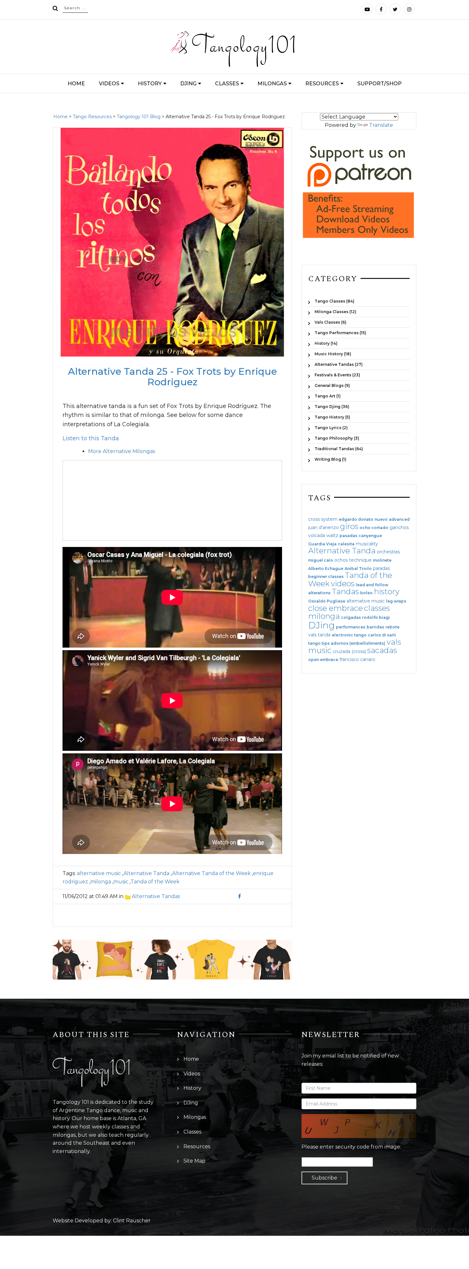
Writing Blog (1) (330, 459)
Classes (227, 84)
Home (76, 84)
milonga (100, 882)
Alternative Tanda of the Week (211, 873)
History (150, 84)
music (120, 882)
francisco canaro (357, 659)
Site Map (194, 1161)
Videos (109, 84)
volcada (316, 535)
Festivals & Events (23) (337, 375)
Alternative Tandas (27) (339, 364)
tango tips (319, 643)
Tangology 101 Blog (138, 116)
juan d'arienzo (323, 527)
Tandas (345, 591)
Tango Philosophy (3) (337, 438)
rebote (392, 627)
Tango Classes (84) (334, 301)
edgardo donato (356, 519)
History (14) (326, 343)
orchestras (388, 551)
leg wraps (396, 601)
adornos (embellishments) (358, 643)
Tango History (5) (332, 417)
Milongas (272, 84)
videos (342, 583)
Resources (322, 84)
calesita (346, 544)
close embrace (335, 608)
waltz (332, 535)
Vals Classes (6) (330, 322)
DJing (188, 84)
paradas (381, 568)
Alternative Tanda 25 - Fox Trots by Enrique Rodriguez (172, 376)
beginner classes (326, 577)
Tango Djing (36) (332, 406)
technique (360, 560)
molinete (382, 560)
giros (349, 526)
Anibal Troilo (358, 569)
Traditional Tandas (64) (339, 448)
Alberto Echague (325, 569)
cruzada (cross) (349, 651)
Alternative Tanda (146, 873)
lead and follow (372, 585)
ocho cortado (374, 528)
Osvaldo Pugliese (326, 601)
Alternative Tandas (156, 896)
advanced (399, 519)
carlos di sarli (382, 635)
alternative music (99, 873)
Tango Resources (92, 116)
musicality (367, 543)
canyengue (370, 536)
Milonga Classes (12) (335, 311)
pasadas (348, 536)
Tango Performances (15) (340, 332)
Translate (381, 125)
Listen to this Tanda (91, 438)
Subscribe (324, 1178)
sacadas (382, 650)
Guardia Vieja (322, 544)
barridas (375, 627)
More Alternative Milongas (121, 451)
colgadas (351, 617)
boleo (366, 593)
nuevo (381, 519)
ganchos (399, 527)
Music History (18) (333, 353)
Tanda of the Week (155, 882)
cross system (323, 519)
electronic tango (349, 635)
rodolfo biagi (376, 617)
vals (394, 642)
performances (350, 627)
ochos (341, 560)
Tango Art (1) (328, 396)
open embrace (323, 660)
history (386, 591)
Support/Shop (379, 84)
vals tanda (319, 634)
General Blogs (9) (332, 385)
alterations (319, 593)
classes (377, 608)
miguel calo (320, 560)
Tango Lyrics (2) (331, 427)
